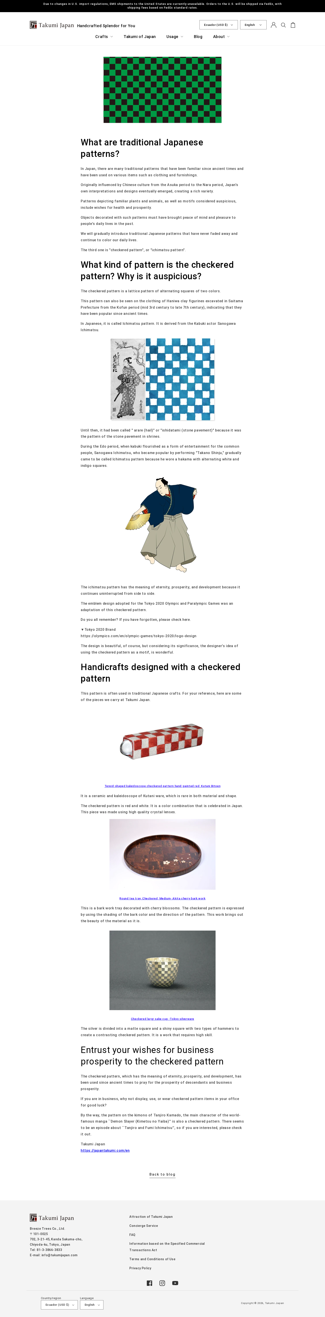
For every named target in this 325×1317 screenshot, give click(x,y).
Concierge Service (143, 1226)
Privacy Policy (140, 1268)
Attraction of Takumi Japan (151, 1216)
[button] (104, 36)
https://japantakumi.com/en (105, 1150)
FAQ (132, 1235)
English (250, 25)
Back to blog (162, 1174)
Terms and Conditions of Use (152, 1259)
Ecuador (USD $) (216, 25)
